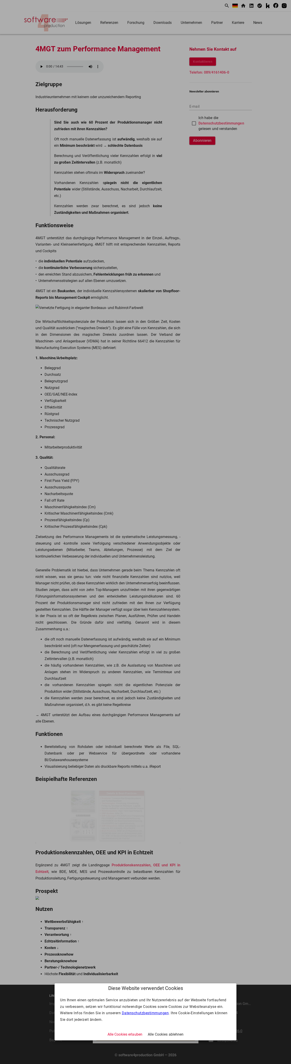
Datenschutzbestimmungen (145, 1013)
